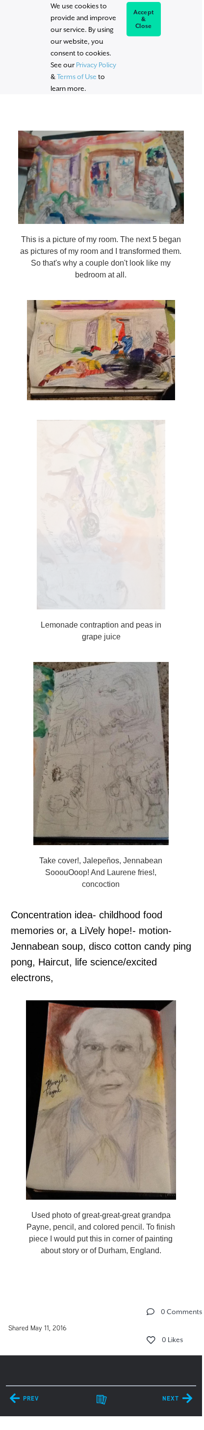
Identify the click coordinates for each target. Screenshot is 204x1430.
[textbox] (101, 689)
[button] (150, 1312)
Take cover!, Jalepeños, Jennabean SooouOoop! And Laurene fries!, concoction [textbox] (100, 872)
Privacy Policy (96, 65)
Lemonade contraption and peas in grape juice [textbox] (101, 631)
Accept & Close (143, 19)
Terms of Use (77, 77)
